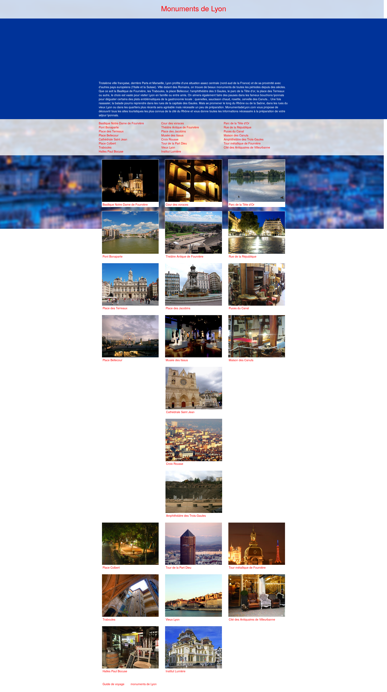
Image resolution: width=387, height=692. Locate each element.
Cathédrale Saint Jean (113, 139)
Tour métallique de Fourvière (242, 143)
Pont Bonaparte (109, 127)
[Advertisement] (193, 51)
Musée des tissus (172, 135)
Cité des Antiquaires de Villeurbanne (247, 147)
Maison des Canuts (236, 135)
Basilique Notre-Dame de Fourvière (121, 123)
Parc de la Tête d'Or (236, 123)
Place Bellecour (109, 135)
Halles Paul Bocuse (111, 151)
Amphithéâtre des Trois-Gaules (243, 139)
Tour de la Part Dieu (174, 143)
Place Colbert (107, 143)
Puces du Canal (234, 131)
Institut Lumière (171, 151)
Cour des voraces (172, 123)
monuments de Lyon (144, 684)
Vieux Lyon (168, 147)
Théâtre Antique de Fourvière (180, 127)
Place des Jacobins (173, 131)
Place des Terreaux (111, 131)
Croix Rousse (169, 139)
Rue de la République (237, 127)
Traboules (105, 147)
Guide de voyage (113, 684)
